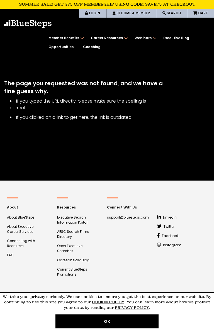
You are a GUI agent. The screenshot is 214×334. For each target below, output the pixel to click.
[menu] (128, 42)
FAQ (10, 255)
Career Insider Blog (73, 260)
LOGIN (94, 13)
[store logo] (28, 24)
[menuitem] (65, 38)
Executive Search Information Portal (72, 220)
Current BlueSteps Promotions (72, 272)
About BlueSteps (21, 217)
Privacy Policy (132, 307)
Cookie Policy (108, 302)
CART (202, 13)
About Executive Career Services (20, 229)
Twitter (168, 226)
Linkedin (169, 217)
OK (107, 321)
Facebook (170, 235)
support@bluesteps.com (128, 217)
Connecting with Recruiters (21, 243)
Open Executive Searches (69, 248)
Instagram (171, 245)
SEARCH (173, 13)
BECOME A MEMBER (133, 13)
